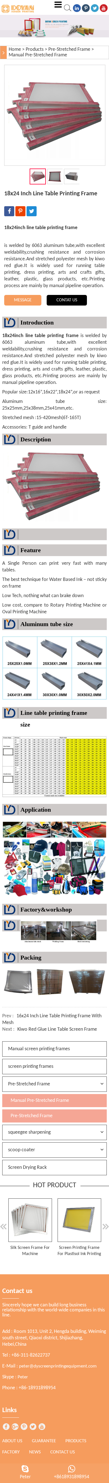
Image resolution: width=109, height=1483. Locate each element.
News (35, 1452)
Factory (11, 1452)
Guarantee (44, 1441)
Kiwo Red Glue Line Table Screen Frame (57, 1029)
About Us (12, 1441)
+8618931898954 (71, 1477)
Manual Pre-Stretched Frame (38, 55)
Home (15, 49)
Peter (23, 1377)
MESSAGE (23, 300)
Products (35, 49)
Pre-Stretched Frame (69, 49)
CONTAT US (66, 300)
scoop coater (21, 1150)
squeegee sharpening (29, 1132)
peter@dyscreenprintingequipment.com (58, 1366)
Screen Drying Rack (27, 1167)
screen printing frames (30, 1066)
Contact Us (62, 1452)
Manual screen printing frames (39, 1049)
